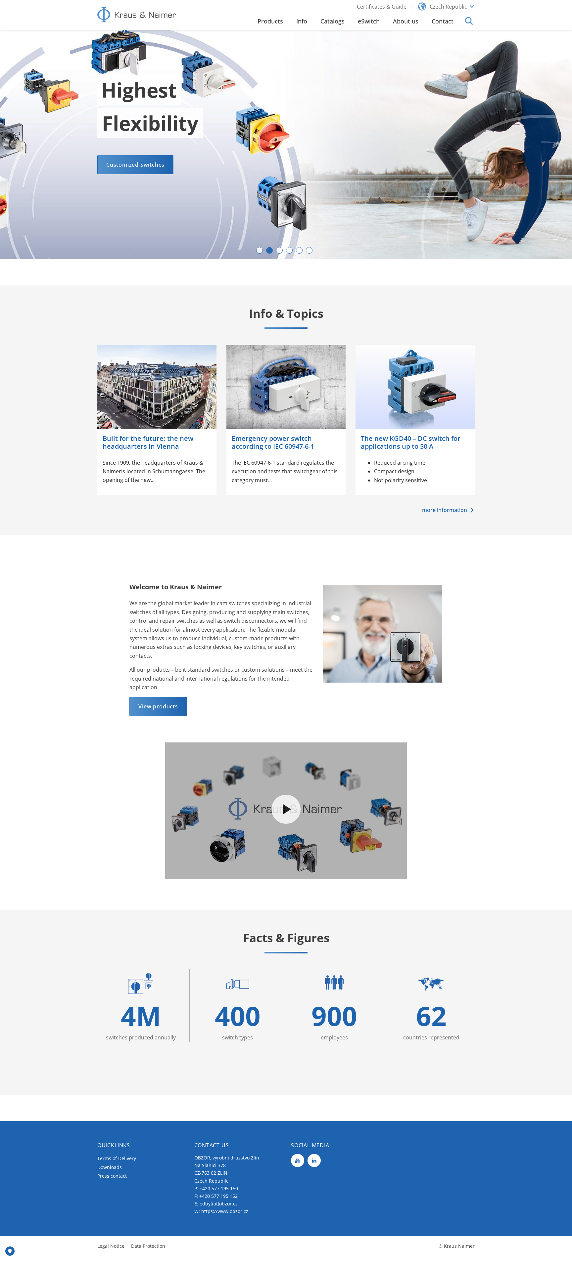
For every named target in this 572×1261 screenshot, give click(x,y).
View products (158, 706)
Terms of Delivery (116, 1158)
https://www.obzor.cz (224, 1211)
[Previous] (18, 144)
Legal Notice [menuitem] (110, 1246)
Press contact (112, 1176)
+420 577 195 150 (219, 1188)
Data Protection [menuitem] (148, 1246)
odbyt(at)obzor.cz (219, 1203)
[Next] (554, 144)
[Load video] (286, 809)
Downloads (109, 1167)
